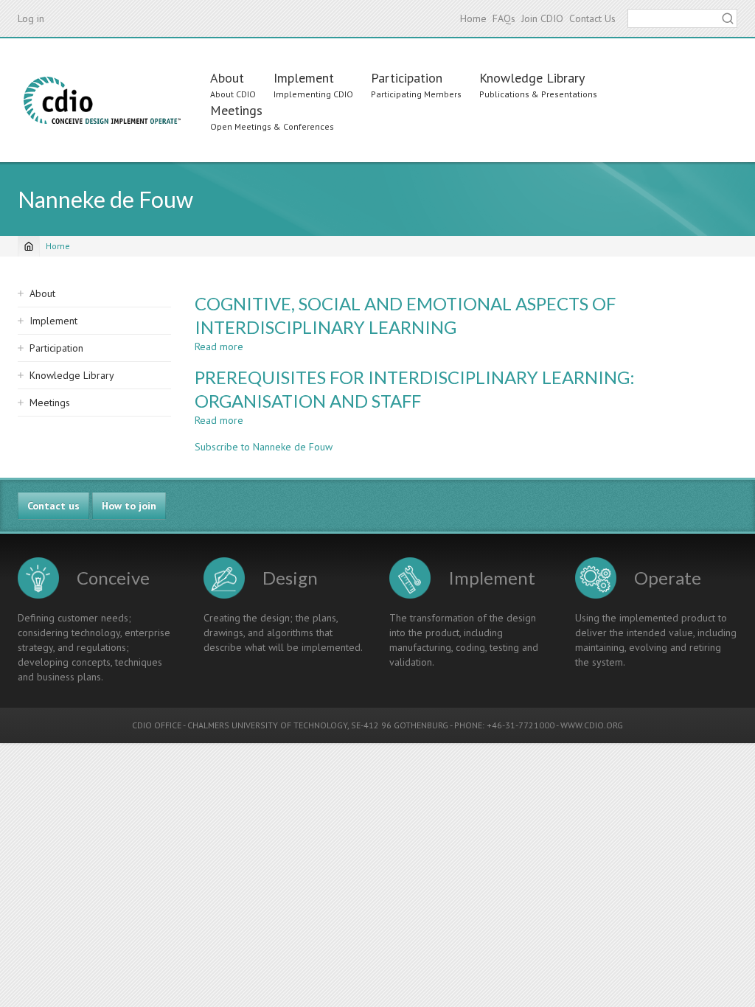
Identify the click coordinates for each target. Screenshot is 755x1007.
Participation (406, 77)
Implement (304, 77)
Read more (219, 346)
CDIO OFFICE (156, 725)
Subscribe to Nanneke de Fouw (264, 446)
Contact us (53, 505)
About (227, 77)
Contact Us (592, 18)
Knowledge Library (532, 77)
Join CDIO (542, 18)
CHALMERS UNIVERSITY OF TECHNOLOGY (267, 725)
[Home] (102, 100)
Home (473, 18)
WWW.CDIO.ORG (591, 725)
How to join (129, 505)
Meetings (236, 110)
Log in (31, 18)
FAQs (504, 18)
